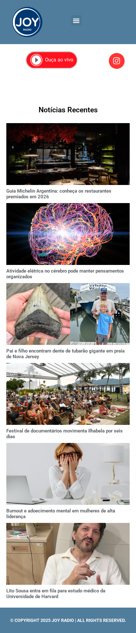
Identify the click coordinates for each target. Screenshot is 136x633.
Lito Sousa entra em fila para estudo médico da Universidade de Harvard (55, 593)
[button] (76, 20)
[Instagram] (117, 61)
